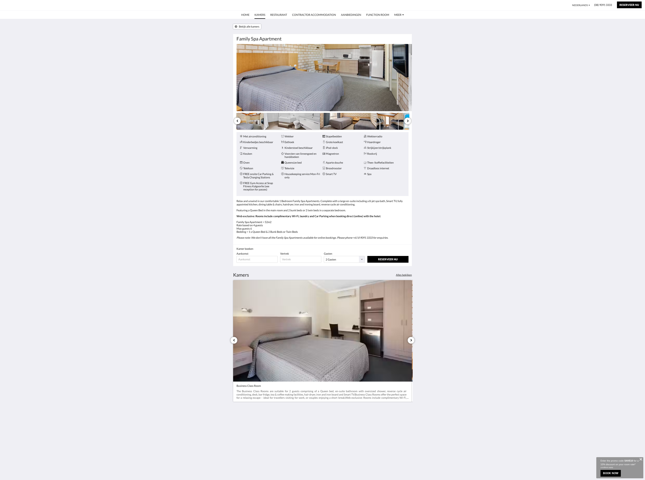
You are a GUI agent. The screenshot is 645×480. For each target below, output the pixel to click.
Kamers (299, 422)
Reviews (329, 425)
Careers (328, 431)
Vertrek (284, 253)
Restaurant (301, 425)
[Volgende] (407, 121)
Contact (329, 422)
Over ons (329, 419)
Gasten (328, 253)
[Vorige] (237, 121)
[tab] (308, 416)
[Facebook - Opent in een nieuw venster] (405, 421)
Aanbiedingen (303, 436)
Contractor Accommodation (304, 430)
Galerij (328, 428)
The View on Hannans (26, 5)
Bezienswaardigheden (307, 433)
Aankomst (242, 253)
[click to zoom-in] (322, 77)
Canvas (404, 448)
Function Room (304, 439)
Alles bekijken (404, 274)
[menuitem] (245, 15)
